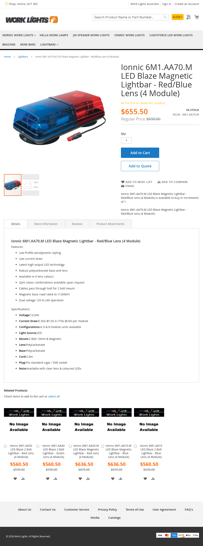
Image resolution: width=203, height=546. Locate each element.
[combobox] (130, 17)
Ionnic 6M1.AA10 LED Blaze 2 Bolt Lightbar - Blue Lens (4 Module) (151, 451)
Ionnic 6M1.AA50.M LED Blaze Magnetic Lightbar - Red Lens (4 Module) (86, 451)
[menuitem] (18, 35)
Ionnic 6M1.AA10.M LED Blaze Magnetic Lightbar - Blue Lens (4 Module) (119, 451)
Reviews (77, 224)
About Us (24, 509)
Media (95, 518)
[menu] (101, 39)
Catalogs (114, 518)
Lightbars (23, 56)
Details (15, 224)
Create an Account (187, 4)
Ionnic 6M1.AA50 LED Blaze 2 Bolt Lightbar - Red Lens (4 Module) (21, 451)
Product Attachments (110, 224)
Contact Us (48, 509)
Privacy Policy (107, 509)
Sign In (166, 4)
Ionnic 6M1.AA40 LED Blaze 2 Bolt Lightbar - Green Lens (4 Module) (53, 451)
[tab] (15, 224)
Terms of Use (135, 509)
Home (7, 56)
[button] (178, 17)
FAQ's (189, 509)
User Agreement (164, 509)
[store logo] (31, 18)
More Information (46, 224)
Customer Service (76, 509)
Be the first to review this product (143, 103)
